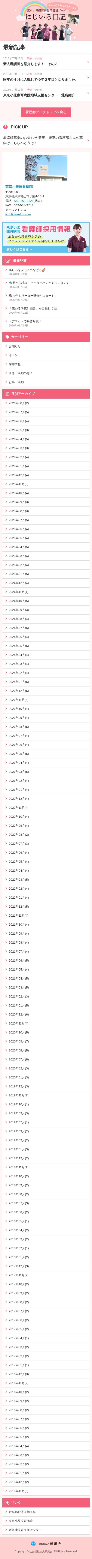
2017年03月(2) (19, 1347)
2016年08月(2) (19, 1410)
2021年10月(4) (19, 924)
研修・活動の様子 (21, 373)
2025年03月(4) (19, 556)
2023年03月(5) (19, 771)
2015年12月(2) (19, 1482)
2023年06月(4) (19, 744)
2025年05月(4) (19, 538)
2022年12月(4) (19, 798)
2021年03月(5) (19, 987)
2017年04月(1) (19, 1338)
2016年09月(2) (19, 1401)
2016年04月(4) (19, 1446)
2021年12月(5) (19, 906)
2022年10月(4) (19, 816)
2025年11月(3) (18, 484)
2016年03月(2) (19, 1455)
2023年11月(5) (18, 699)
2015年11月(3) (18, 1491)
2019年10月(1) (19, 1104)
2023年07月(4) (19, 735)
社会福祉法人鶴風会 (22, 1512)
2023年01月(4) (19, 789)
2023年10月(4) (19, 708)
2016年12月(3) (19, 1374)
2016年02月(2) (19, 1464)
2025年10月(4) (19, 493)
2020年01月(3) (19, 1077)
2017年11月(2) (18, 1275)
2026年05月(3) (19, 430)
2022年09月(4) (19, 825)
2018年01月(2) (19, 1257)
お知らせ (15, 346)
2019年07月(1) (19, 1122)
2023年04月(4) (19, 762)
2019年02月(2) (19, 1140)
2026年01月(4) (19, 466)
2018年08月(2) (19, 1194)
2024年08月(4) (19, 619)
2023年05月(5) (19, 753)
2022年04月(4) (19, 870)
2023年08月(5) (19, 726)
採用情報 (15, 364)
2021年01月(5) (19, 1005)
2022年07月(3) (19, 843)
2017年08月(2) (19, 1302)
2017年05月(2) (19, 1329)
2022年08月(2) (19, 834)
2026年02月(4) (19, 457)
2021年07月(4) (19, 951)
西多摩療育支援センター (25, 1530)
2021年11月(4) (18, 915)
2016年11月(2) (18, 1383)
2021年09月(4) (19, 933)
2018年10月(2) (19, 1176)
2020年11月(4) (18, 1023)
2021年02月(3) (19, 996)
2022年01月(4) (19, 897)
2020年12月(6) (19, 1014)
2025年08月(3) (19, 511)
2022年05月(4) (19, 861)
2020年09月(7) (19, 1041)
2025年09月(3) (19, 502)
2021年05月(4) (19, 969)
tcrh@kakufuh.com (18, 214)
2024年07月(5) (19, 628)
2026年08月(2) (19, 403)
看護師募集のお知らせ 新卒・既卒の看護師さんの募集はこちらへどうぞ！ (43, 140)
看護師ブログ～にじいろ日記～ (46, 20)
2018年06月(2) (19, 1212)
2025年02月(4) (19, 565)
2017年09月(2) (19, 1293)
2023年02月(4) (19, 780)
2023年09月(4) (19, 717)
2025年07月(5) (19, 520)
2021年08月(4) (19, 942)
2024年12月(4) (19, 583)
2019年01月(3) (19, 1149)
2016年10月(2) (19, 1392)
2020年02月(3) (19, 1068)
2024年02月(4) (19, 673)
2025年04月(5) (19, 547)
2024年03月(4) (19, 664)
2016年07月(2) (19, 1419)
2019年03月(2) (19, 1131)
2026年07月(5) (19, 412)
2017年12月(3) (19, 1266)
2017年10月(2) (19, 1284)
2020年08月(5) (19, 1050)
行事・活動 (16, 382)
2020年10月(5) (19, 1032)
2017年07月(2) (19, 1311)
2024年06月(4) (19, 637)
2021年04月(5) (19, 978)
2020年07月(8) (19, 1059)
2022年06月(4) (19, 852)
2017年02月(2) (19, 1356)
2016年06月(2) (19, 1428)
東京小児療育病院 (19, 186)
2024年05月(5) (19, 646)
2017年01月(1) (19, 1365)
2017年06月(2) (19, 1320)
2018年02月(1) (19, 1248)
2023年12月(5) (19, 690)
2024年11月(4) (18, 592)
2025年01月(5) (19, 574)
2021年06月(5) (19, 960)
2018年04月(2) (19, 1230)
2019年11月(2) (18, 1095)
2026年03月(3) (19, 448)
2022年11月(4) (18, 807)
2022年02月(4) (19, 888)
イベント (15, 355)
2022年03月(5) (19, 879)
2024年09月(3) (19, 610)
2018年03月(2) (19, 1239)
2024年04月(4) (19, 655)
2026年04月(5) (19, 439)
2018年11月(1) (18, 1167)
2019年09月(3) (19, 1113)
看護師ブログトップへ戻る (46, 112)
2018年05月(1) (19, 1221)
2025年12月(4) (19, 475)
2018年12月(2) (19, 1158)
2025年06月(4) (19, 529)
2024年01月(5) (19, 681)
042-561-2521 (24, 201)
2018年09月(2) (19, 1185)
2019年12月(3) (19, 1086)
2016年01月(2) (19, 1473)
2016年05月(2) (19, 1437)
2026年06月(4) (19, 421)
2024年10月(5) (19, 601)
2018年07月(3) (19, 1203)
